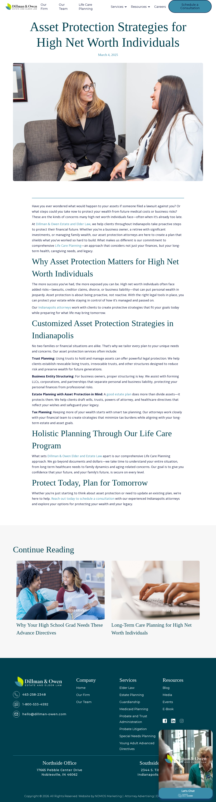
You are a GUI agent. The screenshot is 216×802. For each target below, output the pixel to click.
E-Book (168, 709)
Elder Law (126, 688)
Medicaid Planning (133, 709)
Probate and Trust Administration (133, 719)
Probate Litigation (133, 729)
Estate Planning (131, 695)
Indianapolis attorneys (54, 307)
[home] (21, 6)
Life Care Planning (68, 246)
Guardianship (129, 702)
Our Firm (83, 695)
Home (81, 688)
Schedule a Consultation (190, 6)
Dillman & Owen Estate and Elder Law (63, 224)
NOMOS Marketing (108, 796)
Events (168, 702)
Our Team (84, 702)
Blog (166, 688)
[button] (118, 6)
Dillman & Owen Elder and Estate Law (74, 456)
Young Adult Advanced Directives (136, 746)
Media (167, 695)
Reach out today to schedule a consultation (82, 499)
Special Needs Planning (137, 736)
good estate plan (118, 394)
